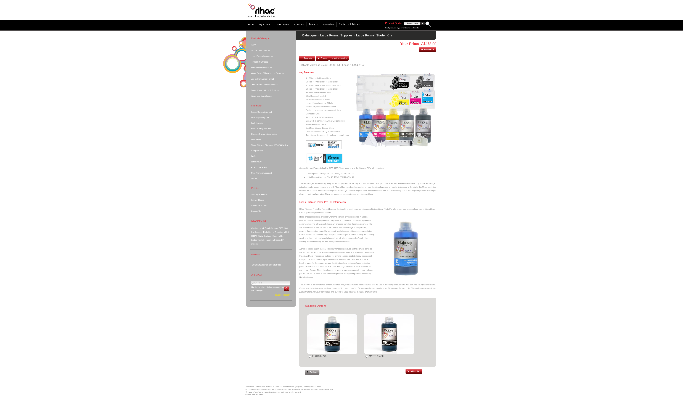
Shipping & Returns (259, 194)
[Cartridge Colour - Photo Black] (332, 334)
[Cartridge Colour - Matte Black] (389, 334)
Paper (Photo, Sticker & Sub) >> (265, 90)
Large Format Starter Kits (374, 35)
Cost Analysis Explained (261, 173)
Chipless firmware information (264, 134)
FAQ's (253, 156)
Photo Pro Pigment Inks (261, 128)
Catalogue (309, 35)
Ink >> (253, 45)
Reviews (255, 254)
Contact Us (256, 211)
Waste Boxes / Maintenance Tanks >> (267, 73)
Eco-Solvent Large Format (262, 79)
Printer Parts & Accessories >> (264, 85)
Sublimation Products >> (261, 67)
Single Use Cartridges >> (261, 96)
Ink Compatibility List (260, 117)
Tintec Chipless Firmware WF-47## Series (269, 145)
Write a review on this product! (266, 265)
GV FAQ (254, 178)
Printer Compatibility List (261, 112)
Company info (257, 151)
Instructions (256, 140)
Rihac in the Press (259, 167)
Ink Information (257, 123)
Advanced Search (282, 295)
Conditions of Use (258, 205)
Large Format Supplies (336, 35)
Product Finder (393, 23)
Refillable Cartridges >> (261, 62)
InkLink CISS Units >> (260, 50)
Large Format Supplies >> (262, 56)
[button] (427, 49)
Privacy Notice (257, 200)
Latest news (256, 162)
